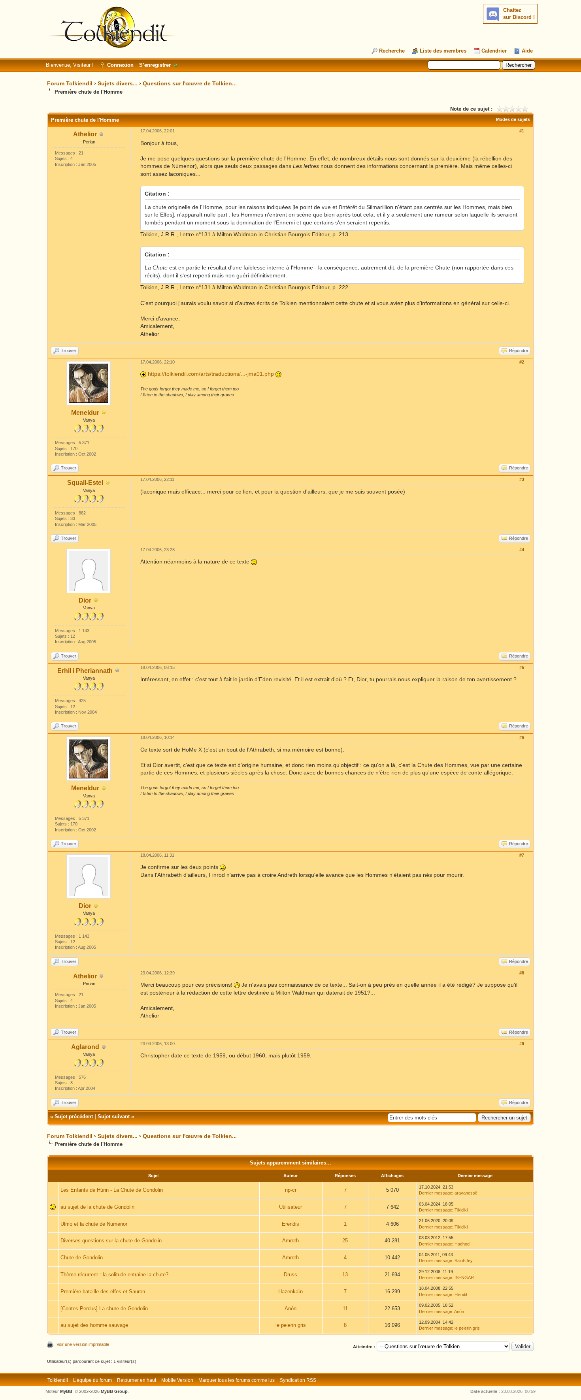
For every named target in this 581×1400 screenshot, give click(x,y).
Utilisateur (290, 1207)
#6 (521, 737)
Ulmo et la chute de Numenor (93, 1224)
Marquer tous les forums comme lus (236, 1380)
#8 (521, 972)
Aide (527, 51)
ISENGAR (464, 1277)
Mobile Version (177, 1380)
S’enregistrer (155, 65)
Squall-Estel (85, 482)
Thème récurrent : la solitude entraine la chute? (114, 1275)
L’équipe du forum (92, 1380)
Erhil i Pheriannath (85, 670)
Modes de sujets (513, 119)
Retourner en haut (136, 1380)
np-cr (290, 1190)
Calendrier (494, 51)
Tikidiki (461, 1210)
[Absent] (104, 413)
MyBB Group (114, 1391)
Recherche (392, 51)
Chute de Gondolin (81, 1258)
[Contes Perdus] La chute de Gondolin (104, 1308)
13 (345, 1275)
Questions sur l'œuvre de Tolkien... (190, 83)
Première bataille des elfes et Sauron (102, 1291)
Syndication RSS (298, 1380)
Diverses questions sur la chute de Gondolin (111, 1241)
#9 (521, 1043)
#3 (521, 479)
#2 (521, 362)
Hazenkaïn (290, 1291)
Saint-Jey (464, 1260)
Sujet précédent (74, 1116)
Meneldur (85, 412)
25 (345, 1241)
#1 (521, 130)
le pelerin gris (290, 1325)
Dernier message (435, 1193)
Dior (85, 600)
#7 (521, 855)
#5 (521, 667)
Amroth (290, 1241)
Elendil (461, 1294)
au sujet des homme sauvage (94, 1325)
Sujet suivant (114, 1116)
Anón (290, 1308)
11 (345, 1308)
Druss (290, 1275)
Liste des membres (443, 51)
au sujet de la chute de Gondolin (97, 1207)
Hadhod (462, 1244)
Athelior (85, 134)
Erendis (290, 1224)
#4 (521, 549)
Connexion (120, 65)
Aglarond (85, 1047)
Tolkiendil (57, 1380)
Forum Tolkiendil (69, 83)
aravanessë (466, 1193)
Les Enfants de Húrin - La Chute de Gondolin (111, 1190)
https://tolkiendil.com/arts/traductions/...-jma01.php (211, 374)
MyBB (66, 1391)
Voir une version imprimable (83, 1344)
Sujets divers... (118, 83)
